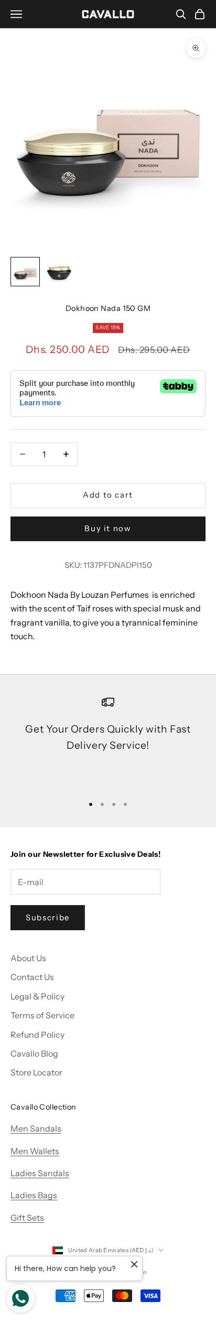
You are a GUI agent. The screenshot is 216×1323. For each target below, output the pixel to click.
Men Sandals (35, 1128)
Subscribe (48, 917)
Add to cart (108, 495)
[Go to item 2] (58, 271)
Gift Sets (27, 1217)
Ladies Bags (33, 1195)
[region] (108, 741)
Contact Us (32, 977)
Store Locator (36, 1072)
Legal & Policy (37, 996)
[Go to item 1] (25, 271)
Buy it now (108, 528)
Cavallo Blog (34, 1053)
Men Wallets (34, 1151)
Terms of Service (42, 1015)
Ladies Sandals (39, 1173)
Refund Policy (37, 1034)
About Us (28, 958)
